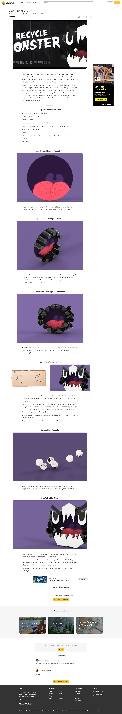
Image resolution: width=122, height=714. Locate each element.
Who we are (78, 700)
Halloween (27, 14)
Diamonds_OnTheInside (45, 660)
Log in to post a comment (61, 681)
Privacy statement (47, 711)
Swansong (42, 670)
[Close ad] (113, 65)
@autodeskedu (99, 695)
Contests (28, 3)
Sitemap (77, 698)
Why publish (78, 691)
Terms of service (36, 711)
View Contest (82, 580)
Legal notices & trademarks (95, 711)
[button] (89, 17)
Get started (78, 694)
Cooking (61, 691)
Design (51, 696)
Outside (61, 696)
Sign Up (117, 3)
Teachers (35, 3)
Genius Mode (14, 14)
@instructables (99, 691)
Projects (21, 3)
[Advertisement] (103, 85)
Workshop (51, 694)
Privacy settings (57, 711)
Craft (50, 698)
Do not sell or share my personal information (75, 711)
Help (76, 696)
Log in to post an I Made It (61, 599)
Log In (110, 3)
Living (21, 14)
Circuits (51, 691)
